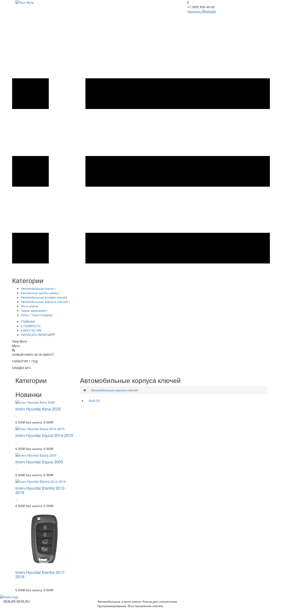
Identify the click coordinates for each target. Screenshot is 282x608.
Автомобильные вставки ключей (44, 297)
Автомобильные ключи (38, 288)
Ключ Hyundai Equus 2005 (39, 461)
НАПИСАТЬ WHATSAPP (38, 334)
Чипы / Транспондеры (37, 315)
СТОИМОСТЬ (31, 326)
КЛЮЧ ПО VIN (31, 330)
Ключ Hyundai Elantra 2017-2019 (40, 574)
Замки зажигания (33, 310)
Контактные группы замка (40, 293)
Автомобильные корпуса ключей (45, 301)
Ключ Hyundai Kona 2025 (38, 409)
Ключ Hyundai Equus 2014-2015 (44, 435)
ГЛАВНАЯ (28, 321)
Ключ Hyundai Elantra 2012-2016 (40, 490)
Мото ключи (29, 306)
